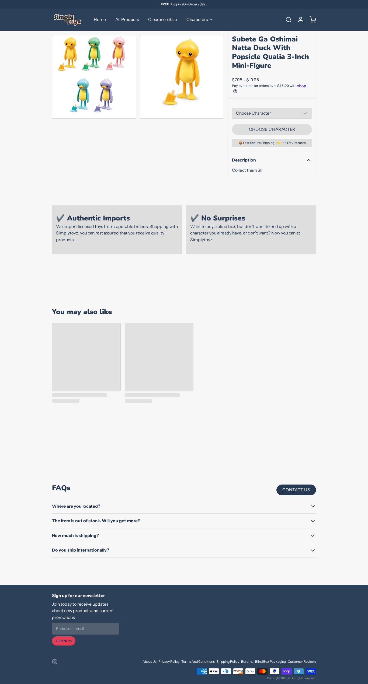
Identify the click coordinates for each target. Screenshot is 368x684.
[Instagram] (54, 661)
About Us (150, 662)
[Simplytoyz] (68, 19)
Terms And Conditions (198, 662)
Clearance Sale (162, 19)
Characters (197, 19)
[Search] (287, 19)
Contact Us (296, 489)
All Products (127, 19)
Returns (247, 662)
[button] (272, 129)
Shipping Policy (228, 662)
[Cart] (311, 19)
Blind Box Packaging (270, 662)
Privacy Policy (168, 662)
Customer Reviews (302, 662)
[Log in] (299, 19)
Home (100, 19)
